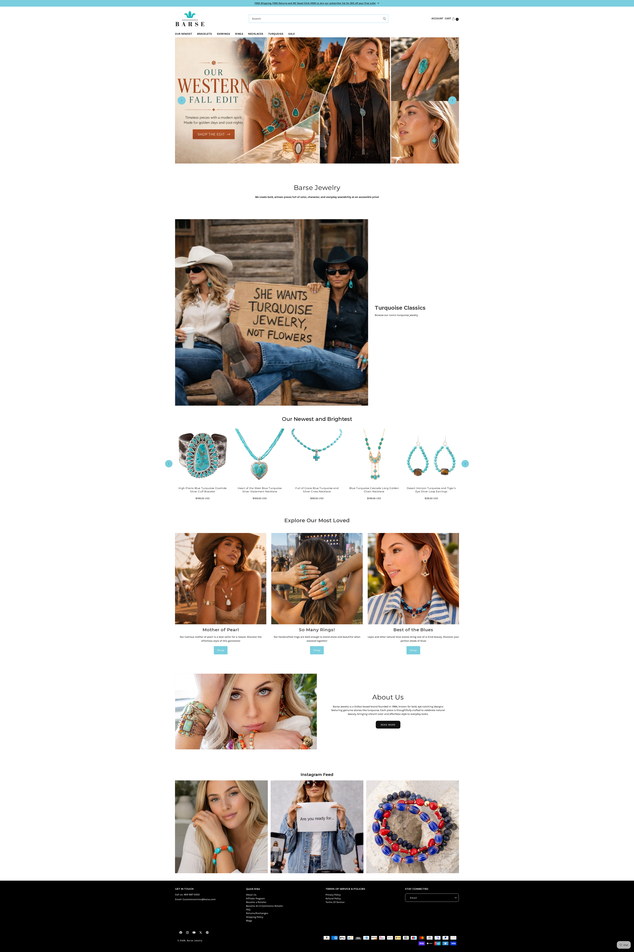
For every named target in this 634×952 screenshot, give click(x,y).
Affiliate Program (255, 898)
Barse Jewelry (194, 940)
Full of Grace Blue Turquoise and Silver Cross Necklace (316, 490)
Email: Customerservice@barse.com (195, 899)
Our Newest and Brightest (317, 419)
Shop (220, 650)
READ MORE (388, 724)
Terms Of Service (335, 902)
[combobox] (318, 19)
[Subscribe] (455, 898)
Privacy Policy (333, 894)
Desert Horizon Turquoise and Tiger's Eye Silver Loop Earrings (431, 490)
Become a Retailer (256, 902)
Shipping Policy (254, 916)
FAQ (248, 909)
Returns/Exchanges (257, 913)
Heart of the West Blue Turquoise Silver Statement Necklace (260, 490)
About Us (251, 894)
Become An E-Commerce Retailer (264, 905)
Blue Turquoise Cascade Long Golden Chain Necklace (374, 490)
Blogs (249, 920)
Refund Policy (333, 898)
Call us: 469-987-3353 (187, 894)
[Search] (384, 18)
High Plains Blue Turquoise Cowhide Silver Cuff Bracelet (203, 490)
